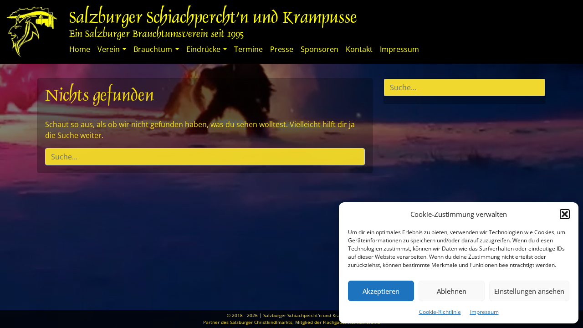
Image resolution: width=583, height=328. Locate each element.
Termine (248, 49)
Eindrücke (203, 49)
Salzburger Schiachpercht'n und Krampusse (213, 19)
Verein (108, 49)
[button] (564, 214)
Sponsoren (319, 49)
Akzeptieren (381, 291)
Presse (281, 49)
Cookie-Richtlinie (440, 312)
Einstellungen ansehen (529, 291)
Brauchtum (152, 49)
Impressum (484, 312)
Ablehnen (451, 291)
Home (79, 49)
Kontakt (359, 49)
